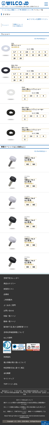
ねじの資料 (8, 338)
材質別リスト (26, 10)
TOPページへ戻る (10, 384)
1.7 (14, 52)
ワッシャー (5, 25)
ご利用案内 (8, 300)
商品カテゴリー (10, 283)
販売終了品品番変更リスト (16, 327)
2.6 (27, 52)
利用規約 (7, 357)
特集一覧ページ (10, 316)
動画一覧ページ (10, 321)
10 (27, 55)
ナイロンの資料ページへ (38, 19)
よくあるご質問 (10, 305)
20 (14, 58)
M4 (34, 164)
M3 (27, 164)
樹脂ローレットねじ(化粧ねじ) (18, 25)
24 (21, 58)
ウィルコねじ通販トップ (10, 10)
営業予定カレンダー (11, 278)
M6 (34, 245)
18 (45, 55)
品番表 (6, 294)
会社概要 (7, 373)
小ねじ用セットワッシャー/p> (32, 109)
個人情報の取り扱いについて (15, 362)
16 (39, 55)
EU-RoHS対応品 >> (41, 38)
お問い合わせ (9, 311)
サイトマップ (9, 379)
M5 (34, 205)
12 (33, 55)
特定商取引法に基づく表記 (14, 368)
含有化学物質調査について (14, 332)
